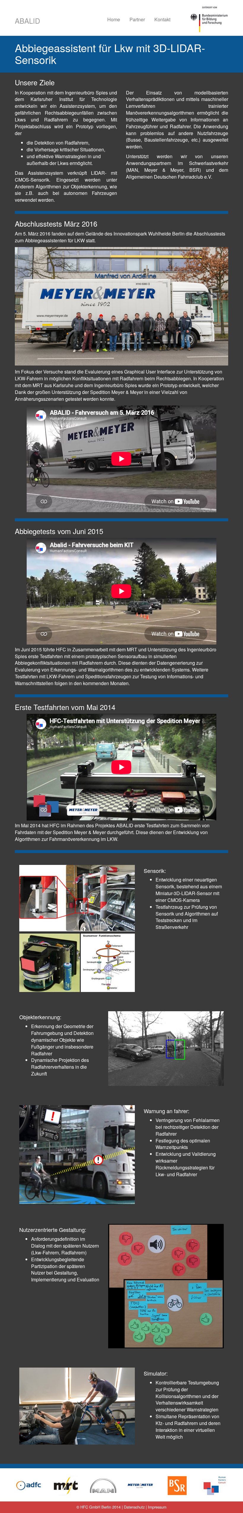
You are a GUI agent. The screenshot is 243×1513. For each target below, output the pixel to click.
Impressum (157, 1507)
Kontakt (162, 19)
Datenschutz (134, 1507)
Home (113, 19)
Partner (137, 19)
